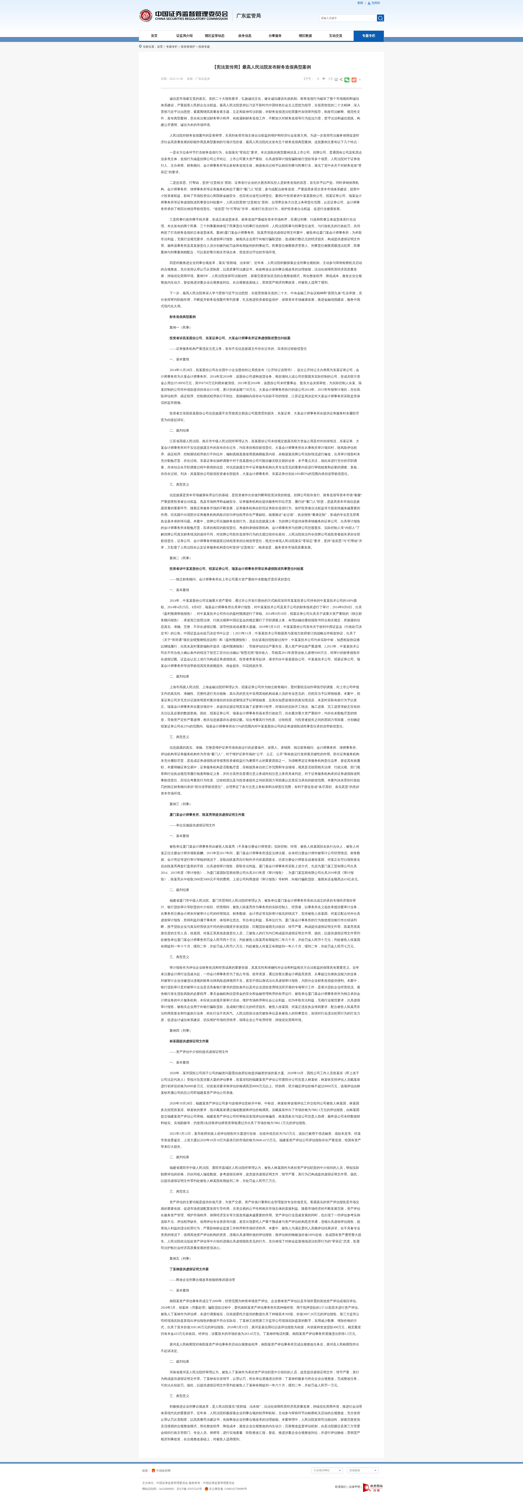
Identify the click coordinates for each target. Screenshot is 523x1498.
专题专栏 (368, 35)
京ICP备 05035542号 (189, 1488)
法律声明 (354, 1486)
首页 (154, 35)
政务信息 (244, 35)
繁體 (360, 2)
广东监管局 (248, 15)
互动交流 (335, 35)
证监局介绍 (184, 35)
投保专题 (204, 46)
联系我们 (340, 1486)
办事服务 (275, 35)
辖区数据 (305, 35)
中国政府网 (163, 1470)
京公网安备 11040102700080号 (228, 1488)
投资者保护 (188, 46)
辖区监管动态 (215, 35)
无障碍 (375, 2)
